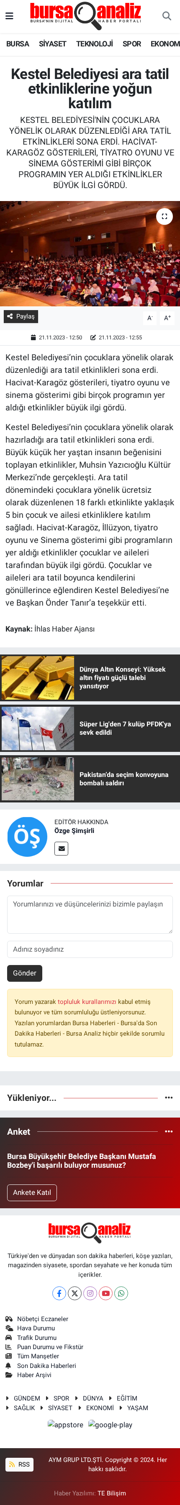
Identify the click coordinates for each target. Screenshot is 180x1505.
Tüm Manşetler (38, 1356)
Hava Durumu (36, 1328)
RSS (23, 1464)
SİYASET (53, 43)
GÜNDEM (27, 1398)
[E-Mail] (61, 849)
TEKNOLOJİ (94, 43)
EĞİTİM (127, 1398)
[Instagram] (90, 1293)
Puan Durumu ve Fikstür (50, 1347)
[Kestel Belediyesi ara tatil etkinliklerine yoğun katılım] (90, 253)
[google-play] (110, 1426)
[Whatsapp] (121, 1293)
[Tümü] (169, 1097)
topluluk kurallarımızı (88, 1002)
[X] (75, 1293)
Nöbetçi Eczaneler (42, 1319)
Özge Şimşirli (74, 831)
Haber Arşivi (34, 1375)
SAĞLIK (24, 1408)
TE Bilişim (112, 1493)
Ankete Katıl (32, 1192)
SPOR (132, 43)
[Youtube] (106, 1293)
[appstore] (66, 1426)
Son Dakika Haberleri (46, 1366)
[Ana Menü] (9, 16)
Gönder (24, 973)
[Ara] (167, 16)
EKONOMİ (100, 1408)
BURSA (17, 43)
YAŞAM (137, 1408)
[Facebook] (59, 1293)
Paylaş (25, 316)
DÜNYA (93, 1398)
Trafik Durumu (37, 1338)
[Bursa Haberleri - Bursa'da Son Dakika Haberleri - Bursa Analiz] (86, 15)
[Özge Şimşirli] (27, 836)
